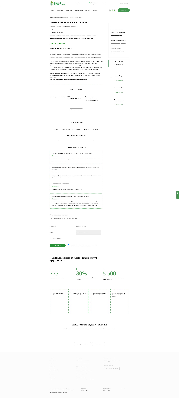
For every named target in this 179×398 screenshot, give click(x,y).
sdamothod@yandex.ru (119, 64)
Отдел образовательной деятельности (118, 43)
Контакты (95, 10)
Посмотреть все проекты (76, 109)
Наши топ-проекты (53, 368)
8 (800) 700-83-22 (94, 4)
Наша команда (79, 10)
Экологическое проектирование (117, 26)
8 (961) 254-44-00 (119, 80)
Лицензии (51, 362)
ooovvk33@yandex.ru (108, 365)
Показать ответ (55, 155)
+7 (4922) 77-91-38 (119, 61)
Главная (52, 10)
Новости (87, 10)
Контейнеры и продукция (116, 48)
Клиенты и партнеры (54, 372)
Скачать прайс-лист (57, 43)
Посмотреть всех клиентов (82, 344)
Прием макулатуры (114, 45)
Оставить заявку (124, 10)
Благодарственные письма (55, 370)
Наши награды (52, 366)
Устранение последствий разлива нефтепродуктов (117, 52)
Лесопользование (114, 37)
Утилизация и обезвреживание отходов (61, 17)
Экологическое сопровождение (117, 29)
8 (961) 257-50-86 (119, 104)
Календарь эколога (53, 376)
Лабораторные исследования (116, 35)
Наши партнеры (98, 344)
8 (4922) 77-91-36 (78, 4)
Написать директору (124, 3)
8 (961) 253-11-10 (119, 92)
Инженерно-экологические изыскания (118, 32)
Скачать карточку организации (111, 368)
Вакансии (51, 374)
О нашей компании (53, 360)
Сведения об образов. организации (56, 378)
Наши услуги (69, 10)
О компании (60, 10)
